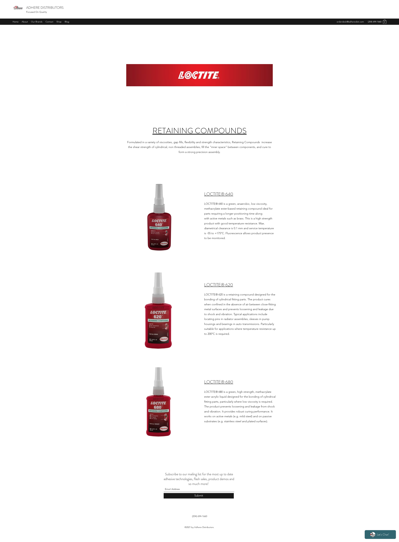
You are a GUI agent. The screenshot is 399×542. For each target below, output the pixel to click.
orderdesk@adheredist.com (350, 21)
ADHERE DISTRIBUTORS (45, 7)
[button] (385, 21)
